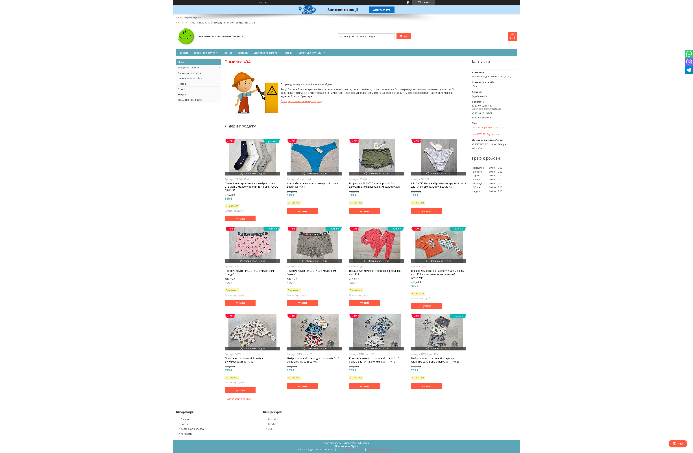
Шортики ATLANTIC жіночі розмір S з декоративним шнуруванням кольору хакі (374, 185)
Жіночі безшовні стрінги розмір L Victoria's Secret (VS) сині (312, 185)
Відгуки (182, 94)
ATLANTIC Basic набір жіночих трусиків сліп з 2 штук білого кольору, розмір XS (438, 185)
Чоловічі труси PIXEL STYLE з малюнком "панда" (249, 272)
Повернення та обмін (190, 78)
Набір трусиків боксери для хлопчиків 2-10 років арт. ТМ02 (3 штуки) (313, 360)
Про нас (227, 52)
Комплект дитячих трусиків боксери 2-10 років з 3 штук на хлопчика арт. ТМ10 (374, 360)
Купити (240, 218)
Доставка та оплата (265, 52)
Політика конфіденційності (381, 449)
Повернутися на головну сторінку (301, 101)
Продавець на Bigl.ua (346, 446)
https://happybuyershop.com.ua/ (489, 127)
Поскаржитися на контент (350, 449)
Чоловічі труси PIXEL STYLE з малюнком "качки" (311, 272)
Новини (287, 52)
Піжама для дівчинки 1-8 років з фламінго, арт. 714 (375, 272)
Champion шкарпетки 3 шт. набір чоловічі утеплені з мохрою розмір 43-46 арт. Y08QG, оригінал (252, 187)
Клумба (272, 424)
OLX (270, 428)
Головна (183, 52)
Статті (181, 89)
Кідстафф (273, 419)
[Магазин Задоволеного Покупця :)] (186, 36)
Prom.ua (364, 443)
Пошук (403, 36)
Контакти (243, 52)
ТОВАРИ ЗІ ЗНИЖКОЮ (309, 52)
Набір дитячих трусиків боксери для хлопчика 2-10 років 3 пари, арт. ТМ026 (435, 360)
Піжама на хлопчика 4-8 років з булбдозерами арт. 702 (244, 360)
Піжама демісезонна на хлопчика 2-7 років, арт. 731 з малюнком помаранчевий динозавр (437, 274)
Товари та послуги (204, 52)
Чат (680, 443)
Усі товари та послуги (239, 398)
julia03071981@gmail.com (486, 134)
